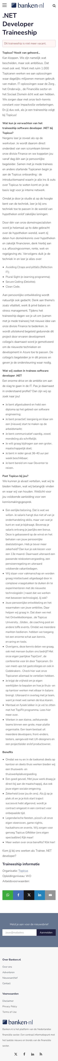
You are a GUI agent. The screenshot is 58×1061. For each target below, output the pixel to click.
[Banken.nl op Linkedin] (32, 1054)
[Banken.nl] (33, 3)
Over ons (7, 966)
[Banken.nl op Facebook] (24, 1054)
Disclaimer (8, 1001)
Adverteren (8, 972)
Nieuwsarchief (10, 977)
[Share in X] (29, 895)
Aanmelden (46, 932)
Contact (6, 983)
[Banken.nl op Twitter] (16, 1054)
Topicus (23, 871)
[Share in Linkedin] (39, 895)
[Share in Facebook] (18, 895)
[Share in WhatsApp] (7, 895)
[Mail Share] (50, 895)
